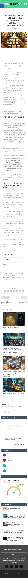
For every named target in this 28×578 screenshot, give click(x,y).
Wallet (15, 511)
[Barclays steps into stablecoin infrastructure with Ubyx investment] (14, 319)
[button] (2, 6)
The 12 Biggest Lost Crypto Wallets (14, 508)
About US (11, 548)
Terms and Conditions (10, 549)
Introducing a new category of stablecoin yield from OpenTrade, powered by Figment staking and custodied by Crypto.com (12, 350)
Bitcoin (15, 541)
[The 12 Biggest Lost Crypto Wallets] (5, 509)
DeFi (15, 527)
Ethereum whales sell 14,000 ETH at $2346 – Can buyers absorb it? (15, 531)
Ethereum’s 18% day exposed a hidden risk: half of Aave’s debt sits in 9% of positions (15, 524)
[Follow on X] (16, 566)
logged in (10, 406)
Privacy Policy (20, 548)
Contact (5, 548)
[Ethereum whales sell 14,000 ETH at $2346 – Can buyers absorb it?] (5, 532)
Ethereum (16, 533)
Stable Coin (16, 28)
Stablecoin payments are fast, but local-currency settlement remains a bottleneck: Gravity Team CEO (16, 516)
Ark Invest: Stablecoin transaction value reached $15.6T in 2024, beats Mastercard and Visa (14, 373)
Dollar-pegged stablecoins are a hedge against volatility (13, 394)
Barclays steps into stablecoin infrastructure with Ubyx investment (13, 328)
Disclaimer (21, 549)
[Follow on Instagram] (11, 566)
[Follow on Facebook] (7, 566)
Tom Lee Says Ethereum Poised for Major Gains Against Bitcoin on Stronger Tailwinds (16, 539)
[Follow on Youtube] (21, 566)
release (23, 155)
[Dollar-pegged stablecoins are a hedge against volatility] (14, 385)
